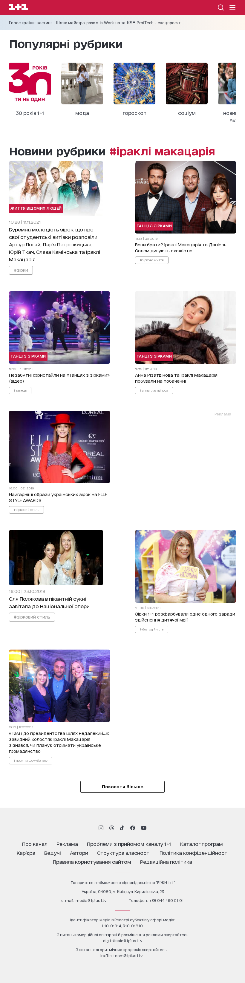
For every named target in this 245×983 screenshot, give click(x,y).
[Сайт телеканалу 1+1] (18, 8)
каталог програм (201, 843)
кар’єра (26, 852)
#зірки (21, 269)
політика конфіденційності (194, 852)
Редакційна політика (166, 861)
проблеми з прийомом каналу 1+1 (129, 843)
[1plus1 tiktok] (122, 828)
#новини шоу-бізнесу (31, 760)
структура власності (124, 852)
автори (79, 852)
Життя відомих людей (36, 208)
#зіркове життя (152, 260)
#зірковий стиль (26, 509)
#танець (20, 390)
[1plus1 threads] (111, 828)
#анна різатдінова (154, 390)
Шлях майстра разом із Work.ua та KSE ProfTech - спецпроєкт (118, 22)
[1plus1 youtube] (143, 828)
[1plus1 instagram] (101, 828)
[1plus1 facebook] (132, 828)
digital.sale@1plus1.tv (122, 940)
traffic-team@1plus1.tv (121, 955)
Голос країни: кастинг (30, 22)
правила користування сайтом (92, 861)
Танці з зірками (154, 225)
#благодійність (151, 629)
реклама (67, 843)
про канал (35, 843)
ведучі (52, 852)
